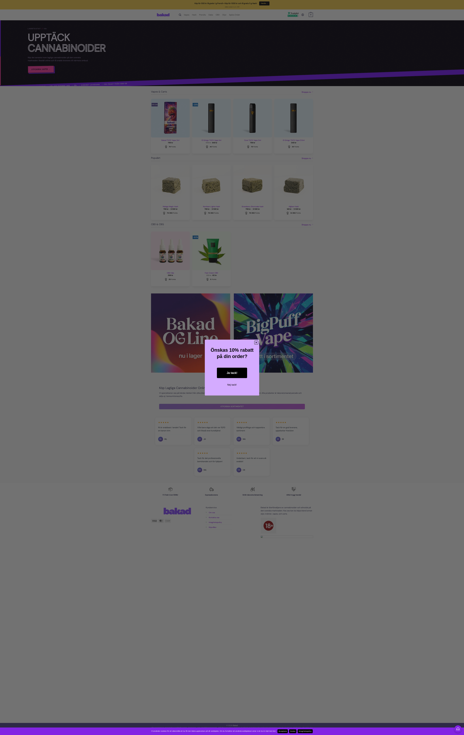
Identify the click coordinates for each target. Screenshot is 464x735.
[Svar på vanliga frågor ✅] (458, 729)
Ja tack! (232, 372)
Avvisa (292, 731)
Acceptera (283, 731)
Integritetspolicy (305, 731)
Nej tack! (232, 384)
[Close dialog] (256, 342)
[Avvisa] (460, 732)
